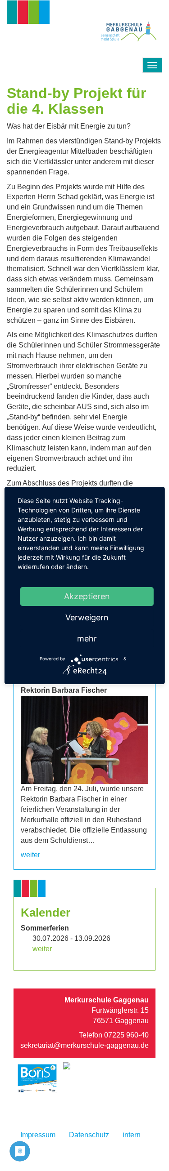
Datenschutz (89, 1135)
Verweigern (87, 617)
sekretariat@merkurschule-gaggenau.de (84, 1045)
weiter (30, 855)
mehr (87, 638)
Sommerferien (45, 928)
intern (132, 1135)
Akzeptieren (87, 596)
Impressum (37, 1135)
